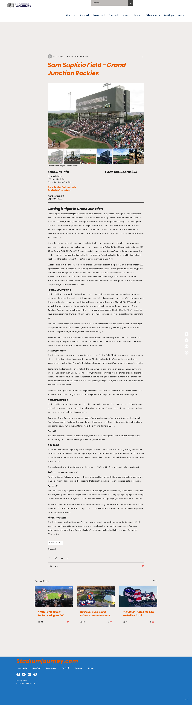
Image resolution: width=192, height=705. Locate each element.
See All (154, 581)
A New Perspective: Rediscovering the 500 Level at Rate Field (51, 613)
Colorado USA (55, 543)
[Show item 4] (104, 156)
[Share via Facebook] (49, 558)
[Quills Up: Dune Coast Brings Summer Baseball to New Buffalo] (96, 596)
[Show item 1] (55, 156)
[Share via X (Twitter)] (55, 558)
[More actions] (142, 56)
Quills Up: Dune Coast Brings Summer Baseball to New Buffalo (95, 613)
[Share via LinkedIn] (61, 558)
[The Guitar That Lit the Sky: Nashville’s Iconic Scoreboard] (138, 596)
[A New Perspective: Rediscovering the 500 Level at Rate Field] (54, 596)
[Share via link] (68, 558)
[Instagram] (186, 353)
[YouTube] (186, 346)
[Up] (186, 699)
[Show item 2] (72, 156)
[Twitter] (186, 340)
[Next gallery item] (141, 115)
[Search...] (130, 3)
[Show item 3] (88, 156)
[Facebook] (186, 334)
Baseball (52, 549)
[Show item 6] (137, 156)
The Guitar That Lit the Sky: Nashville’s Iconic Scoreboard (138, 613)
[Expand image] (96, 116)
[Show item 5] (121, 156)
